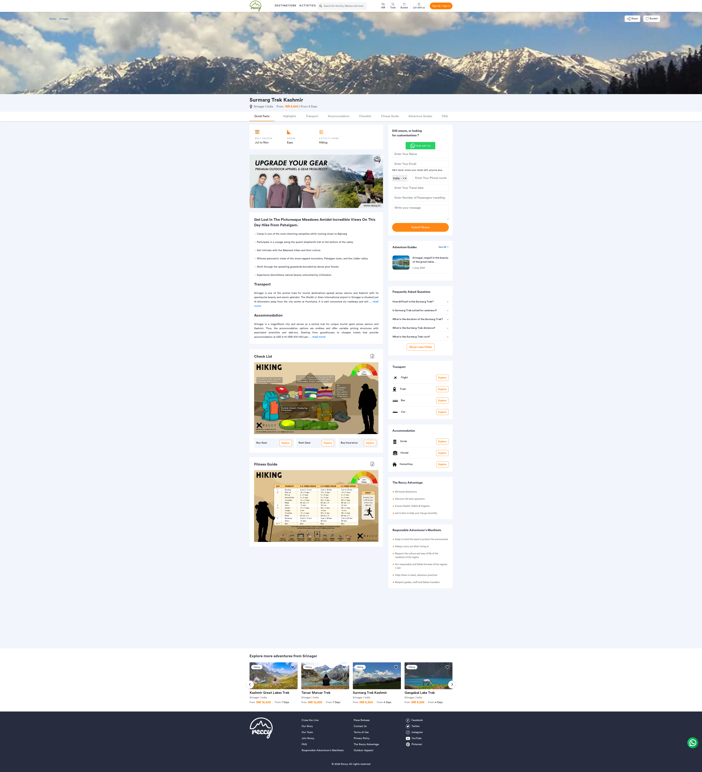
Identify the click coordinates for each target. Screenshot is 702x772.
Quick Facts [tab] (261, 116)
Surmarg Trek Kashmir (370, 692)
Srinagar (64, 19)
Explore (285, 443)
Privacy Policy (361, 738)
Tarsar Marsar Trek (315, 692)
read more (319, 336)
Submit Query (420, 227)
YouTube (417, 738)
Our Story (307, 726)
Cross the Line (310, 720)
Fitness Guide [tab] (390, 116)
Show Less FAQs (420, 347)
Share (634, 18)
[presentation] (250, 685)
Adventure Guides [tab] (420, 116)
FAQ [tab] (445, 116)
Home (52, 19)
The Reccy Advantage (366, 744)
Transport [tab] (312, 116)
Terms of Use (361, 732)
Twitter (416, 726)
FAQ (304, 744)
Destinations (285, 5)
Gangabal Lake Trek (420, 692)
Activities (307, 5)
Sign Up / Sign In (441, 6)
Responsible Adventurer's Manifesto (323, 750)
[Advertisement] (420, 616)
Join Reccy (308, 738)
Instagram (417, 732)
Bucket (654, 18)
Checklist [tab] (365, 116)
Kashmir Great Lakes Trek (269, 692)
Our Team (307, 732)
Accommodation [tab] (338, 116)
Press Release (362, 720)
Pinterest (417, 744)
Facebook (417, 720)
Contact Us (360, 726)
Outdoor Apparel (363, 750)
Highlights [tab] (289, 116)
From (282, 702)
